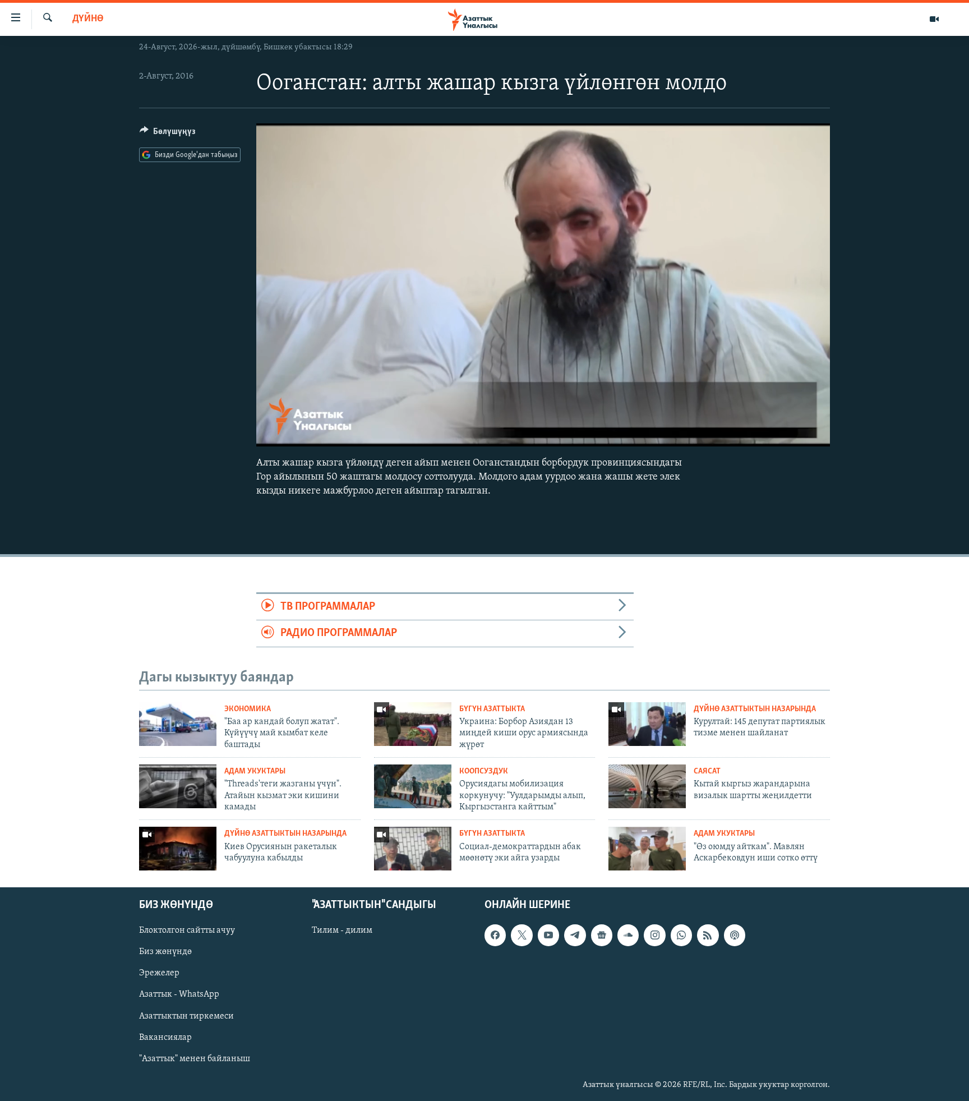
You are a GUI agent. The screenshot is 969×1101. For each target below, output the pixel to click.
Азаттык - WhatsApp (179, 995)
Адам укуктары (254, 771)
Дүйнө (88, 19)
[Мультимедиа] (934, 19)
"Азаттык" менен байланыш (194, 1058)
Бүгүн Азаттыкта (492, 709)
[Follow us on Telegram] (574, 935)
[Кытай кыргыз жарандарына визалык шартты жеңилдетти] (647, 786)
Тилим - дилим (342, 930)
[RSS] (707, 935)
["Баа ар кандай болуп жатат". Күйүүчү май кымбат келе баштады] (177, 724)
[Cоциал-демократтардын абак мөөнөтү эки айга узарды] (412, 848)
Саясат (707, 771)
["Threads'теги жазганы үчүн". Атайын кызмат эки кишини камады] (177, 786)
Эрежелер (159, 973)
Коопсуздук (483, 771)
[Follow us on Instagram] (654, 935)
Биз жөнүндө (165, 952)
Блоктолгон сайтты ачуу (187, 930)
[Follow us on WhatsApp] (681, 935)
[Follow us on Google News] (601, 935)
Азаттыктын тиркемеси (186, 1016)
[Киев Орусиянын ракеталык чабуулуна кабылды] (177, 848)
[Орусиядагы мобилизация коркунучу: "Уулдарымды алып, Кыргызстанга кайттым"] (412, 786)
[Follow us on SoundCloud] (628, 935)
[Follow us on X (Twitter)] (521, 935)
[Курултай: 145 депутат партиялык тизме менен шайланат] (647, 724)
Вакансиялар (165, 1037)
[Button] (168, 134)
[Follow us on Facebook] (495, 935)
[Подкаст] (734, 935)
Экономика (247, 709)
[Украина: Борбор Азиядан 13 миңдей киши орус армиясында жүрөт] (412, 724)
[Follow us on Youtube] (548, 935)
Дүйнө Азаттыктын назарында (755, 709)
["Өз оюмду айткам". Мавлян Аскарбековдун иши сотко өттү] (647, 848)
